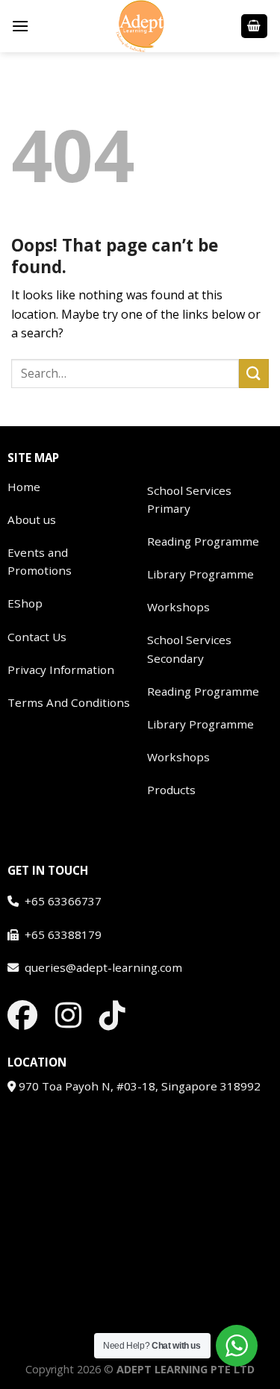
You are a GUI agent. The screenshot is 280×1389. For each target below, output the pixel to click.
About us (31, 519)
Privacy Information (60, 669)
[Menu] (20, 25)
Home (23, 486)
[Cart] (254, 26)
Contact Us (36, 636)
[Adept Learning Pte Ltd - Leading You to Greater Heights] (140, 26)
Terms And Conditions (68, 702)
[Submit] (254, 373)
